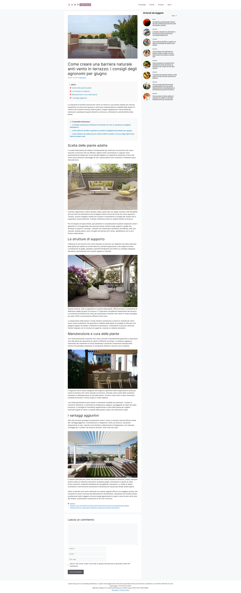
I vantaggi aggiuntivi (79, 98)
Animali (151, 5)
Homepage (142, 5)
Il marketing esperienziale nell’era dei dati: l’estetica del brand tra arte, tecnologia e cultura (164, 23)
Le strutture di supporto (81, 91)
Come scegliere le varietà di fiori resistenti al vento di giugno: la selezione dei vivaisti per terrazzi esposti (164, 65)
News (169, 5)
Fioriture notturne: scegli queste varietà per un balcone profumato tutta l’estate (94, 507)
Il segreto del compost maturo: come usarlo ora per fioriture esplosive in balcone (165, 76)
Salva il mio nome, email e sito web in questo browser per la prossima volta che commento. (100, 565)
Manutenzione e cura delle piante (84, 95)
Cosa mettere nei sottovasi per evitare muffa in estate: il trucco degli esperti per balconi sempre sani (163, 53)
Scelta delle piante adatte (81, 88)
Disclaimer (115, 590)
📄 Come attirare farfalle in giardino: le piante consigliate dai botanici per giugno (101, 131)
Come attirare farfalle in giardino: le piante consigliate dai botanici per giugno (164, 43)
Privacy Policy (124, 590)
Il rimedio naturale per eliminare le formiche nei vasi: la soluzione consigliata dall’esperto (164, 33)
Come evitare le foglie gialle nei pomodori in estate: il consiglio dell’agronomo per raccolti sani (163, 97)
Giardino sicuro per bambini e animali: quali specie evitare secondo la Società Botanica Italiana (99, 505)
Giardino (161, 5)
